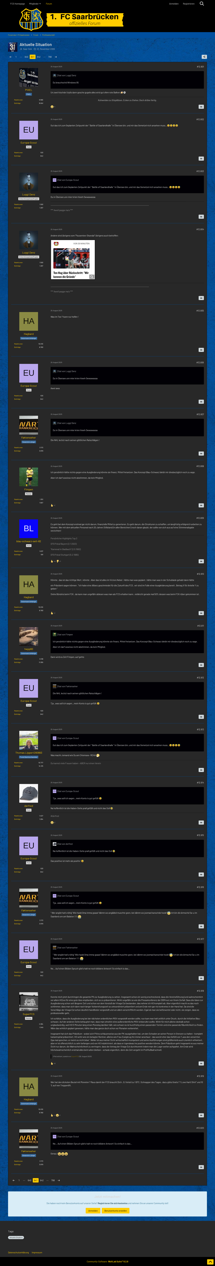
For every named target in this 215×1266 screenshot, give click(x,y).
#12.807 (200, 414)
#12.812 (200, 677)
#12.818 (200, 990)
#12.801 (200, 66)
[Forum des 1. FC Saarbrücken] (107, 19)
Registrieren (189, 3)
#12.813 (200, 729)
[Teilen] (204, 57)
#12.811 (200, 625)
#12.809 (200, 518)
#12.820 (200, 1128)
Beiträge (17, 103)
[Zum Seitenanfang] (210, 1262)
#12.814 (200, 782)
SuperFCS (75, 1056)
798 (50, 56)
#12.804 (200, 229)
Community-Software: (107, 1261)
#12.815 (200, 835)
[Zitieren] (201, 107)
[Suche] (202, 3)
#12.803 (200, 171)
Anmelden (174, 3)
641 (32, 56)
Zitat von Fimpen (65, 634)
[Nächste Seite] (55, 57)
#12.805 (200, 310)
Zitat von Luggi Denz (66, 75)
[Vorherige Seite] (10, 57)
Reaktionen (18, 100)
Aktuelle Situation (16, 1237)
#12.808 (200, 466)
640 (26, 56)
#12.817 (200, 939)
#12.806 (200, 362)
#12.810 (200, 574)
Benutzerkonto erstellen (115, 1210)
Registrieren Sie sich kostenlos (112, 1203)
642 (39, 56)
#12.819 (200, 1076)
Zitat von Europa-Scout (68, 180)
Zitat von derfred (65, 844)
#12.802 (200, 119)
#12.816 (200, 887)
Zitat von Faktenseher (67, 686)
